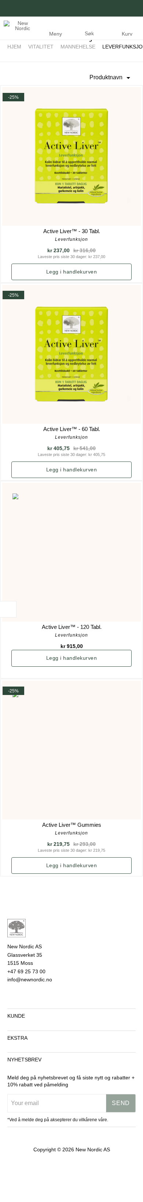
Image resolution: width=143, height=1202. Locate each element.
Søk (89, 33)
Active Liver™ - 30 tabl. (71, 231)
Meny (55, 34)
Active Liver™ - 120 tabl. (72, 627)
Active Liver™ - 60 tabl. (71, 429)
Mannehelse (77, 47)
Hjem (14, 47)
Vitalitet (41, 47)
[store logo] (18, 25)
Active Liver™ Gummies (71, 825)
